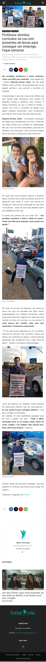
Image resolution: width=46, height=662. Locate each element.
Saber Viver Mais (10, 63)
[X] (16, 70)
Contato (37, 655)
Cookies (24, 655)
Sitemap (30, 655)
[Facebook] (11, 70)
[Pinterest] (21, 70)
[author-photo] (23, 540)
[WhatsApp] (26, 70)
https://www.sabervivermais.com (23, 545)
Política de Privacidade (12, 655)
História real (15, 31)
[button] (3, 3)
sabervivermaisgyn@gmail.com (26, 633)
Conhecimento (6, 31)
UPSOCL (27, 495)
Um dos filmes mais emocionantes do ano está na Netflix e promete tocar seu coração (23, 595)
